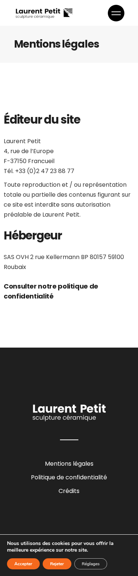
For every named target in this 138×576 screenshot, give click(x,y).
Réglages (91, 564)
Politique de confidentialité (69, 477)
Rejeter (57, 564)
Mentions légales (69, 463)
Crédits (69, 491)
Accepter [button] (23, 564)
